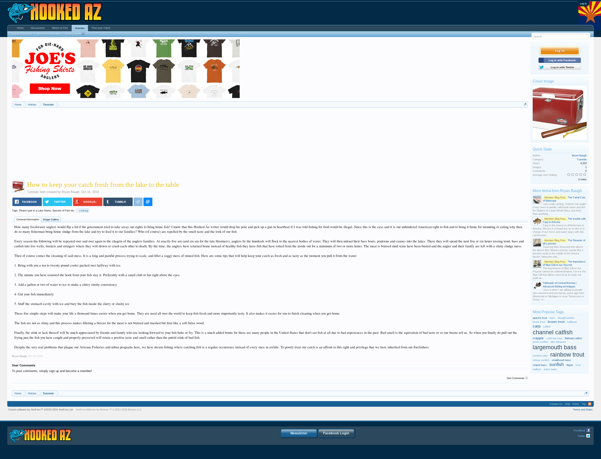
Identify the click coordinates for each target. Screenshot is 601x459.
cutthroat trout (554, 338)
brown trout (556, 322)
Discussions (38, 27)
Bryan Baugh (70, 192)
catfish (547, 326)
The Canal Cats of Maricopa (564, 199)
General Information (27, 219)
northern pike (540, 355)
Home (20, 27)
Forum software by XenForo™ (40, 409)
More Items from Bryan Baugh (557, 191)
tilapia (569, 365)
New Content (73, 34)
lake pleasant (558, 341)
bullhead (572, 321)
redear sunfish (541, 360)
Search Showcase (22, 34)
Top (584, 404)
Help (567, 404)
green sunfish (540, 341)
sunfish (556, 364)
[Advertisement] (270, 143)
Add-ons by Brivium (109, 409)
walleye (537, 369)
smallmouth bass (561, 360)
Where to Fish (60, 27)
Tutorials (33, 192)
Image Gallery (51, 219)
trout (578, 365)
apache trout (540, 317)
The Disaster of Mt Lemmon (564, 242)
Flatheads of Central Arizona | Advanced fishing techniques (559, 285)
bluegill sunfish (566, 317)
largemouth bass (555, 347)
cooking (83, 210)
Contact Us (556, 404)
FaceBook (579, 430)
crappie (538, 338)
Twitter (581, 436)
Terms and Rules (583, 409)
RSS (589, 404)
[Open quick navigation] (525, 104)
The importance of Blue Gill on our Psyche (564, 263)
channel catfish (553, 332)
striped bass (540, 365)
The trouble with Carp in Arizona (564, 220)
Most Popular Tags (548, 312)
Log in (583, 3)
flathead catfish (573, 338)
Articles (80, 28)
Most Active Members (49, 34)
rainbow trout (567, 354)
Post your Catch (101, 27)
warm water (550, 369)
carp (536, 326)
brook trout (539, 321)
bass (552, 317)
